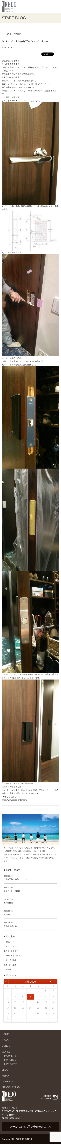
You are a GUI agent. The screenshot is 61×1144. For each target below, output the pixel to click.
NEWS (5, 1040)
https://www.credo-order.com (14, 800)
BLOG (5, 1070)
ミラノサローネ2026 (12, 891)
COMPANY (7, 1081)
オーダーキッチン (12, 956)
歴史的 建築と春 (10, 926)
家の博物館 (8, 903)
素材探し (7, 914)
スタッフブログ (14, 34)
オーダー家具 (10, 960)
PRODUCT (12, 1060)
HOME (5, 1034)
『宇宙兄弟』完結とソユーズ (15, 879)
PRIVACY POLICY (11, 1087)
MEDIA (5, 1075)
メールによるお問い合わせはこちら (30, 1126)
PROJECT (11, 1064)
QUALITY (11, 1055)
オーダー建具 (10, 965)
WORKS (6, 1051)
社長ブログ (9, 942)
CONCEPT (7, 1046)
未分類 (8, 969)
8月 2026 (30, 981)
